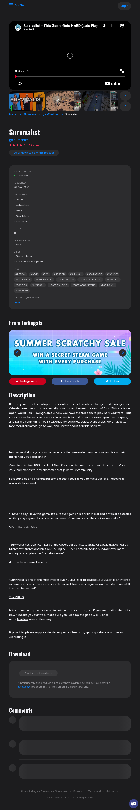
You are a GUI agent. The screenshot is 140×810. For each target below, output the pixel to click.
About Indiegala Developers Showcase (44, 791)
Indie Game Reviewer (34, 562)
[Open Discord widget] (133, 803)
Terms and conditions (101, 791)
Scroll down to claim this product (34, 152)
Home (13, 114)
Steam (75, 632)
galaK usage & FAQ (59, 797)
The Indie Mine (28, 527)
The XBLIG (16, 597)
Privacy (77, 791)
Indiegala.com (29, 381)
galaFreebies (50, 114)
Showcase (30, 114)
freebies (22, 619)
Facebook (72, 381)
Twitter (114, 381)
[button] (17, 353)
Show (17, 302)
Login (124, 6)
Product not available (38, 673)
